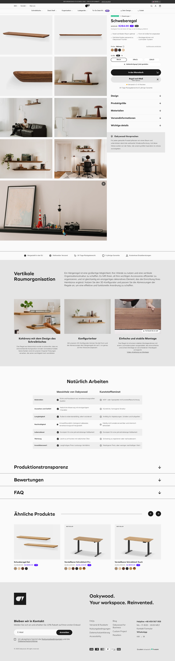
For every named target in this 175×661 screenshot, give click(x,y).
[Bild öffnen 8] (80, 35)
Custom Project (120, 632)
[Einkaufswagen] (160, 6)
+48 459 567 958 (153, 622)
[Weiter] (158, 513)
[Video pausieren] (104, 184)
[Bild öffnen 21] (80, 158)
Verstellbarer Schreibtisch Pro (77, 562)
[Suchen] (151, 6)
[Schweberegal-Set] (37, 541)
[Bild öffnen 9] (26, 76)
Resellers (117, 635)
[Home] (87, 6)
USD (138, 637)
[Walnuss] (116, 50)
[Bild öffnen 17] (80, 76)
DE (144, 637)
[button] (136, 95)
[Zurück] (150, 513)
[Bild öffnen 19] (80, 117)
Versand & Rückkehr (99, 625)
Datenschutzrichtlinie (27, 641)
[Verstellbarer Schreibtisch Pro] (87, 541)
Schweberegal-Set (22, 562)
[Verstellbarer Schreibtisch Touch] (138, 541)
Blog (115, 621)
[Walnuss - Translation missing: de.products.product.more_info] (123, 46)
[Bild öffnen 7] (26, 35)
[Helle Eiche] (123, 50)
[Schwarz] (119, 50)
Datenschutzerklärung (100, 633)
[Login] (156, 6)
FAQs (92, 621)
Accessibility (95, 636)
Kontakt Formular (145, 629)
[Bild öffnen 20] (26, 158)
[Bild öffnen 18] (26, 117)
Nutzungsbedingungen (52, 639)
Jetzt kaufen (106, 1)
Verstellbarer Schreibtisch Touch (129, 562)
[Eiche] (112, 50)
